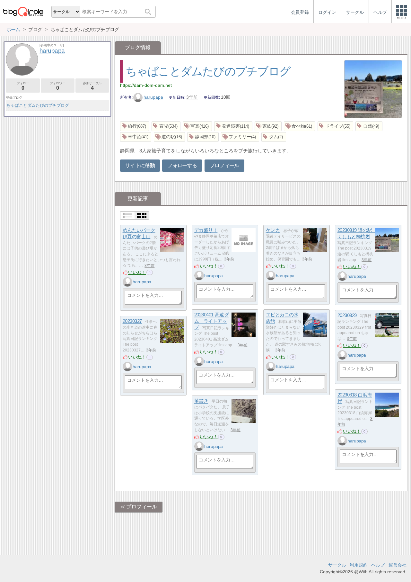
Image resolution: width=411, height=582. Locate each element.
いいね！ (137, 272)
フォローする (182, 165)
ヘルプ (378, 565)
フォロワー (57, 86)
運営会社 (398, 565)
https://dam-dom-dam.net (146, 85)
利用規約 (359, 565)
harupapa (153, 97)
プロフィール (224, 165)
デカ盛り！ (206, 230)
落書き (201, 401)
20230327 (132, 321)
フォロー (23, 86)
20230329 (347, 315)
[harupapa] (127, 282)
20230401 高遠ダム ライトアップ (211, 321)
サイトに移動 (140, 165)
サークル (337, 565)
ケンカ (273, 230)
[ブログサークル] (23, 11)
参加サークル (92, 86)
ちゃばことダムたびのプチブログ (208, 71)
